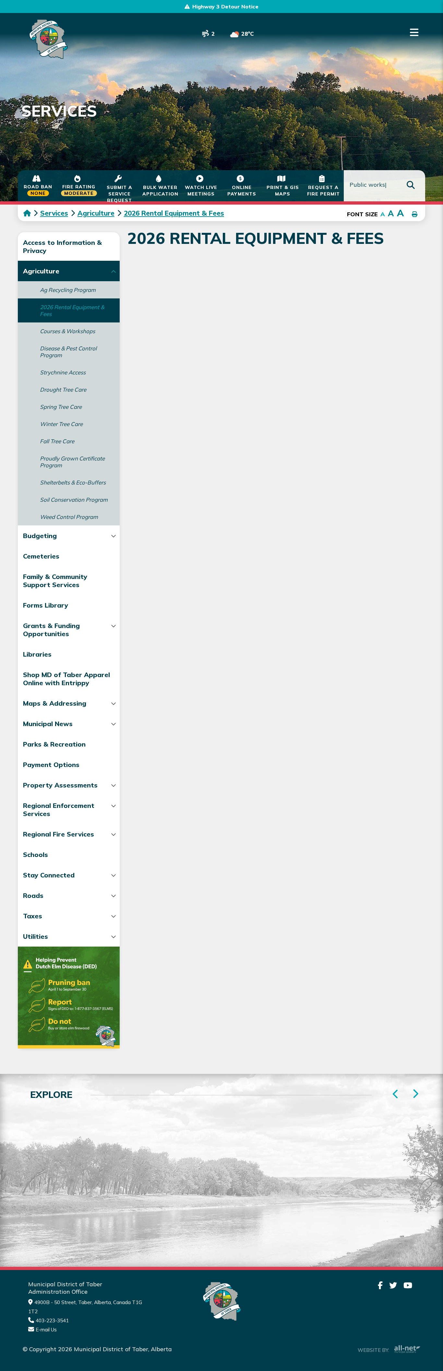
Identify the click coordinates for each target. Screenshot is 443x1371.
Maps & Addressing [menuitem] (54, 703)
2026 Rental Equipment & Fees (174, 213)
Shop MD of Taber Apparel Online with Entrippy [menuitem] (66, 679)
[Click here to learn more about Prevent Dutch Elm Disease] (69, 998)
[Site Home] (221, 1301)
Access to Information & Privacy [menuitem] (62, 246)
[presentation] (415, 1094)
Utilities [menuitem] (35, 936)
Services (54, 213)
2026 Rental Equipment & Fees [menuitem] (72, 310)
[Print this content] (415, 214)
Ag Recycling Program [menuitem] (68, 289)
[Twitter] (393, 1285)
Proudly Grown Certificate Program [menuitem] (72, 462)
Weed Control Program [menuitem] (69, 516)
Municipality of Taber (47, 39)
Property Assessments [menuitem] (60, 785)
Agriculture (96, 213)
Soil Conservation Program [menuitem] (74, 499)
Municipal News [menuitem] (48, 724)
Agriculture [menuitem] (41, 271)
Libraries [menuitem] (37, 654)
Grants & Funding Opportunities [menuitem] (51, 630)
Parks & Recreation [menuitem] (54, 744)
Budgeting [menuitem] (40, 536)
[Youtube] (407, 1285)
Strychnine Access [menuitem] (63, 372)
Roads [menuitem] (33, 895)
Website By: (373, 1350)
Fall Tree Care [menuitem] (57, 441)
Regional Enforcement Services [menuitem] (58, 809)
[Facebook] (380, 1285)
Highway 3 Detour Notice (225, 6)
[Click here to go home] (31, 213)
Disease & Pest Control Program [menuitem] (68, 351)
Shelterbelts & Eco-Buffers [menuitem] (73, 482)
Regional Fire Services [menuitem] (58, 834)
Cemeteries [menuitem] (41, 556)
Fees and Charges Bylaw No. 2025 (236, 358)
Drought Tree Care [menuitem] (63, 389)
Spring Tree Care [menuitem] (61, 406)
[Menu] (414, 32)
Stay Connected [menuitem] (49, 875)
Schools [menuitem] (35, 854)
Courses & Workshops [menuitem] (67, 331)
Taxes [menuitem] (32, 916)
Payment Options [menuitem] (51, 765)
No (333, 1104)
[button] (114, 271)
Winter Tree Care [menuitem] (61, 424)
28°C (247, 33)
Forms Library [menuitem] (45, 605)
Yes (300, 1104)
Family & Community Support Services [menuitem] (55, 580)
